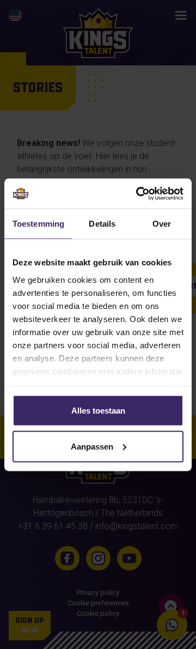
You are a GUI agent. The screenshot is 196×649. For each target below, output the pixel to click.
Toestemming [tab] (38, 223)
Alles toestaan (98, 410)
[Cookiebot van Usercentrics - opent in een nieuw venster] (138, 193)
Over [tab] (161, 223)
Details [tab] (102, 223)
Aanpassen (92, 446)
